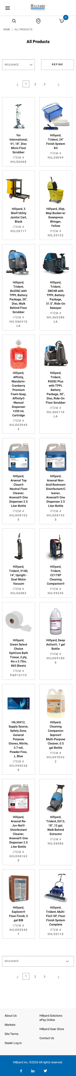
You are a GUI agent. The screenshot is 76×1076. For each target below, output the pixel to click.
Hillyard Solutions (50, 1015)
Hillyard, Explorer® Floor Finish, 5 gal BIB (18, 920)
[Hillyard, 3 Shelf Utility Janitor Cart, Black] (18, 190)
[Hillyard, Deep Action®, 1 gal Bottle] (55, 621)
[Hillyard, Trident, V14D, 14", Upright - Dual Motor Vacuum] (18, 548)
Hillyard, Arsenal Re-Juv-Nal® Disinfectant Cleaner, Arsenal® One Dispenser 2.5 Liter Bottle (18, 839)
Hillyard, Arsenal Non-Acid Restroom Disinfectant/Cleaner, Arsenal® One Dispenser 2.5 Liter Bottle (55, 498)
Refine (57, 64)
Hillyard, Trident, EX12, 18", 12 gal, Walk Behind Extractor (55, 830)
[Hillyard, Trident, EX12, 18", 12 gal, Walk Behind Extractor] (55, 798)
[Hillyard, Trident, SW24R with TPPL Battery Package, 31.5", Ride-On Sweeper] (55, 263)
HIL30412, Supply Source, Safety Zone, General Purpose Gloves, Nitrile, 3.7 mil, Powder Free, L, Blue (18, 746)
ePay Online (47, 1020)
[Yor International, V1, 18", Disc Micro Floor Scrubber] (18, 116)
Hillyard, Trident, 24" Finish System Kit (55, 146)
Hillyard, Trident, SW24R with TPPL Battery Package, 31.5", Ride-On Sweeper (55, 302)
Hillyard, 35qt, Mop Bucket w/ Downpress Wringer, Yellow (55, 222)
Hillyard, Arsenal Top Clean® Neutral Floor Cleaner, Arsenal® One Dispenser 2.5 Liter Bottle (18, 498)
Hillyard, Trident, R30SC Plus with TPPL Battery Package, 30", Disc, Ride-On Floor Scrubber (55, 395)
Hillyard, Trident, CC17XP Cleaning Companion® (56, 579)
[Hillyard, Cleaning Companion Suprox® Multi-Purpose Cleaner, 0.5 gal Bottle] (55, 703)
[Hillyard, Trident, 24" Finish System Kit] (55, 116)
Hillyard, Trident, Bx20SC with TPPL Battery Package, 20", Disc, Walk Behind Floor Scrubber (19, 304)
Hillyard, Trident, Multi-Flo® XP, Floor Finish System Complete (55, 920)
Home (6, 29)
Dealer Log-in (13, 1043)
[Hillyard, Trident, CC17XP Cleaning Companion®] (55, 548)
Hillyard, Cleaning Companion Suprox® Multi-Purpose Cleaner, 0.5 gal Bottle (55, 742)
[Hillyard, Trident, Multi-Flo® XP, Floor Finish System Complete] (55, 888)
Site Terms (11, 1034)
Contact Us (46, 1038)
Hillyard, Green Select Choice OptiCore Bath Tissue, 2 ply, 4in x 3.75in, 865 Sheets (18, 657)
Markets (10, 1025)
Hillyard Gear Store (51, 1029)
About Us (11, 1015)
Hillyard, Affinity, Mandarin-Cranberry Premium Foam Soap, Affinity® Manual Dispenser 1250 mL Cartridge (18, 401)
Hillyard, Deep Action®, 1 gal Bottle (55, 651)
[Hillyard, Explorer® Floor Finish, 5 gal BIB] (18, 888)
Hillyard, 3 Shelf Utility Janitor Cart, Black (18, 220)
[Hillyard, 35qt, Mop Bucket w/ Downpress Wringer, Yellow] (55, 190)
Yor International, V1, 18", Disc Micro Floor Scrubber (19, 148)
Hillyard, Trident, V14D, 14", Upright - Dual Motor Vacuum (18, 579)
